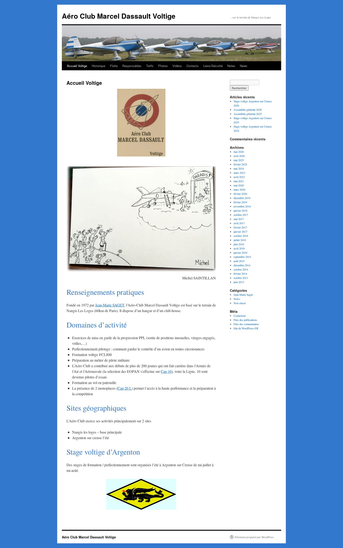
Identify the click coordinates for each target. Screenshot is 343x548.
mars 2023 (239, 172)
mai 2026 (239, 151)
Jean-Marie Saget (243, 294)
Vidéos (177, 66)
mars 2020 (239, 189)
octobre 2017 (241, 215)
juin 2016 (239, 244)
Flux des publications (245, 320)
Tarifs (150, 66)
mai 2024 (239, 168)
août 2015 (239, 261)
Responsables (131, 66)
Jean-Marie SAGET (109, 304)
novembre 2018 (242, 206)
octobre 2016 (241, 236)
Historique (98, 66)
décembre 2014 (242, 265)
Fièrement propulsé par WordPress (254, 537)
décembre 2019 (242, 198)
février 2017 (240, 227)
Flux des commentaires (246, 324)
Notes (231, 66)
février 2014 (240, 273)
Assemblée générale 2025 (248, 114)
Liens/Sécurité (213, 66)
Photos (163, 66)
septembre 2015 (242, 257)
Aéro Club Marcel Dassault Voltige (118, 16)
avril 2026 (239, 156)
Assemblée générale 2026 (248, 109)
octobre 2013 (241, 278)
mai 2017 (239, 219)
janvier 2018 (240, 210)
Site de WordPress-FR (246, 328)
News (243, 66)
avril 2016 (239, 248)
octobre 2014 (241, 269)
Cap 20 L (125, 388)
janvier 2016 (240, 252)
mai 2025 (239, 160)
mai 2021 (239, 181)
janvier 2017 (240, 231)
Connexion (240, 315)
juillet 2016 (240, 240)
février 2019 (240, 202)
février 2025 (240, 164)
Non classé (240, 303)
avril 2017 (239, 223)
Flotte (114, 66)
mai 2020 (239, 185)
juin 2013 (239, 282)
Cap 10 (166, 371)
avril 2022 (239, 177)
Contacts (192, 66)
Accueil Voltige (77, 66)
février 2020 (240, 194)
